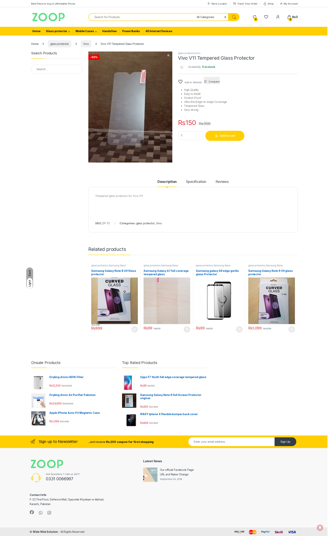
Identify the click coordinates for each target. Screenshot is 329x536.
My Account (291, 3)
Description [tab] (167, 182)
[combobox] (141, 17)
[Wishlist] (266, 17)
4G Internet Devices (158, 31)
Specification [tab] (196, 182)
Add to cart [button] (134, 329)
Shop (271, 3)
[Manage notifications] (320, 528)
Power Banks (131, 31)
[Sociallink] (32, 512)
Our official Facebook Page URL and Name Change (177, 472)
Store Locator (219, 3)
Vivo (86, 43)
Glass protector (56, 31)
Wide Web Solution (45, 531)
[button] (168, 56)
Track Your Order (247, 3)
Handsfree (109, 31)
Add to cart (227, 135)
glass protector (59, 43)
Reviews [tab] (222, 182)
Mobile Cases (85, 31)
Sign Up (285, 441)
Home (36, 31)
